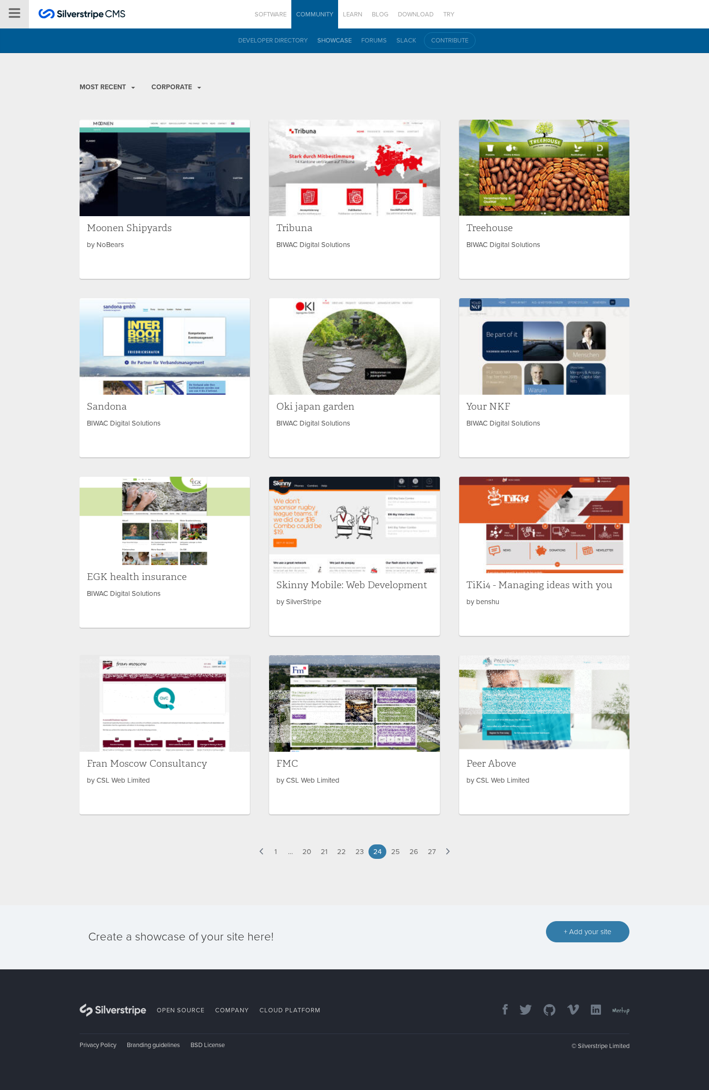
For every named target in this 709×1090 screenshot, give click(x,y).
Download (416, 14)
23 (359, 851)
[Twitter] (521, 1010)
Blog (380, 14)
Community (314, 14)
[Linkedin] (591, 1010)
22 (341, 851)
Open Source (181, 1010)
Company (232, 1010)
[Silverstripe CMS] (82, 15)
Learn (352, 14)
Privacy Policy (98, 1045)
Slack (406, 40)
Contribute (449, 40)
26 (413, 851)
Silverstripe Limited (603, 1046)
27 (432, 851)
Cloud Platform (290, 1010)
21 (324, 851)
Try (448, 14)
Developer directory (273, 40)
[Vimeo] (568, 1010)
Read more (165, 199)
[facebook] (500, 1010)
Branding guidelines (153, 1045)
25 (395, 851)
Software (270, 14)
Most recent (104, 87)
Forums (374, 40)
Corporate (172, 87)
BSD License (208, 1045)
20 (306, 851)
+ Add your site (588, 931)
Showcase (334, 40)
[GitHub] (545, 1010)
